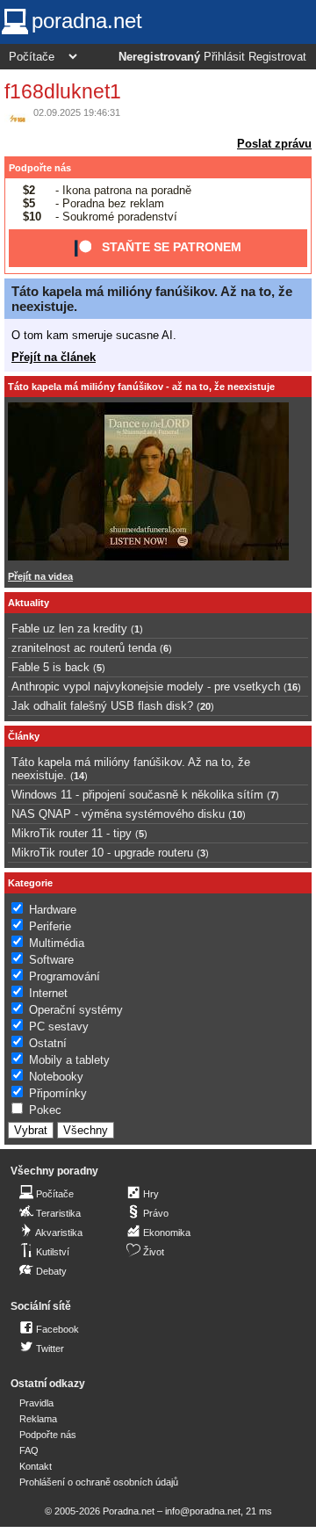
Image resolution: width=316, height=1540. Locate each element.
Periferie (50, 926)
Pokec (45, 1110)
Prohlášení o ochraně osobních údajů (98, 1482)
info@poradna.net (203, 1511)
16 (292, 687)
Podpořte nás (40, 168)
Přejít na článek (53, 357)
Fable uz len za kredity (69, 628)
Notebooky (56, 1076)
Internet (48, 993)
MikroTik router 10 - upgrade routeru (102, 852)
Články (24, 736)
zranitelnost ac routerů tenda (83, 647)
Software (51, 959)
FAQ (29, 1450)
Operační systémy (76, 1009)
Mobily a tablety (69, 1059)
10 (237, 814)
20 (205, 706)
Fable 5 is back (50, 667)
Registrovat (277, 57)
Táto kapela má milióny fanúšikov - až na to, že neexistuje (141, 386)
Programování (64, 976)
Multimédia (56, 943)
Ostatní (48, 1043)
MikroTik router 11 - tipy (71, 833)
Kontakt (35, 1466)
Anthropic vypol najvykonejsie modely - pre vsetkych (145, 686)
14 (79, 775)
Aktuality (28, 602)
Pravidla (36, 1403)
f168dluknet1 (62, 91)
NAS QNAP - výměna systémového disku (118, 814)
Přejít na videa (40, 576)
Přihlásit (224, 57)
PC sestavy (59, 1026)
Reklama (38, 1418)
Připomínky (58, 1093)
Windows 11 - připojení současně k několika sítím (137, 794)
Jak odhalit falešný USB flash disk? (102, 705)
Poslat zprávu (274, 143)
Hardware (52, 909)
